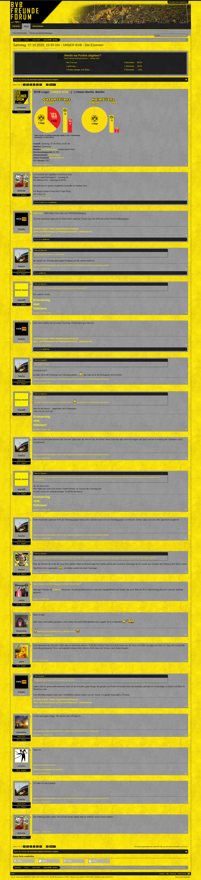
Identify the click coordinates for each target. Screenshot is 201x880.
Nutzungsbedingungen (182, 877)
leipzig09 (21, 300)
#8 (186, 429)
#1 (186, 164)
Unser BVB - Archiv (36, 48)
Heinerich (37, 202)
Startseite (16, 26)
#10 (186, 510)
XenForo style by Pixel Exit (104, 877)
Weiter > (52, 84)
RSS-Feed (189, 874)
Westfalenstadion (49, 149)
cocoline (21, 766)
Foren (26, 26)
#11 (186, 538)
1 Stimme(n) (129, 66)
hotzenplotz (21, 732)
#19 (186, 802)
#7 (186, 382)
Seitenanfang (182, 874)
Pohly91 (21, 229)
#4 (186, 269)
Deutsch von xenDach (82, 877)
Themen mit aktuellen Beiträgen (41, 33)
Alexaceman (38, 239)
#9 (186, 458)
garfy (21, 662)
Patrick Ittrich (54, 155)
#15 (186, 660)
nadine (21, 600)
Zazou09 (46, 202)
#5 (186, 313)
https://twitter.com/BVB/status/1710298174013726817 (57, 584)
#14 (186, 635)
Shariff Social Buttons (59, 877)
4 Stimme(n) (129, 62)
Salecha (21, 266)
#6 (186, 345)
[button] (24, 861)
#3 (186, 235)
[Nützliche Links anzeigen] (186, 40)
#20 (186, 832)
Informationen (38, 26)
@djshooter (38, 213)
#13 (186, 599)
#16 (186, 706)
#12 (186, 572)
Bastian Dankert (57, 158)
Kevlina (36, 273)
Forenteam (60, 48)
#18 (186, 773)
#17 (186, 735)
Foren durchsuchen (20, 33)
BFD (12, 874)
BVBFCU (57, 590)
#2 (186, 198)
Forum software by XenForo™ (30, 877)
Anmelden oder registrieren (178, 2)
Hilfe (167, 874)
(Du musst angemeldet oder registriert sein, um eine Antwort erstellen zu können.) (161, 846)
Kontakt (161, 874)
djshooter (21, 191)
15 (47, 84)
